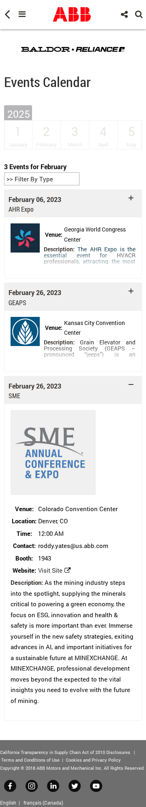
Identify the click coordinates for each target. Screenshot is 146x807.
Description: (59, 249)
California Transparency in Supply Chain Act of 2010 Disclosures (65, 752)
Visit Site (50, 570)
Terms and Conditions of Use (30, 760)
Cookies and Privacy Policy (93, 760)
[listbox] (41, 178)
